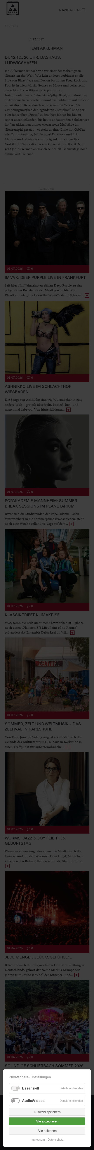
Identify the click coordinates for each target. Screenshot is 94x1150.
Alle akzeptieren (47, 1121)
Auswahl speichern (47, 1112)
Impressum (38, 1139)
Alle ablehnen (47, 1131)
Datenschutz (56, 1139)
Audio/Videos (33, 1101)
